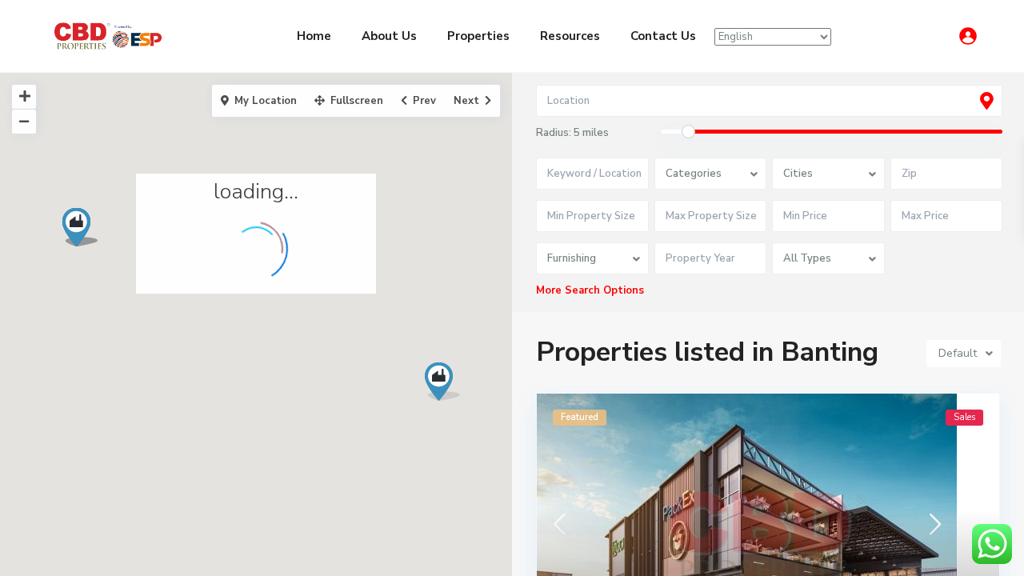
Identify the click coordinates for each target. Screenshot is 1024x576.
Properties (478, 36)
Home (314, 36)
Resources (570, 36)
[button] (448, 386)
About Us (389, 36)
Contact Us (663, 36)
